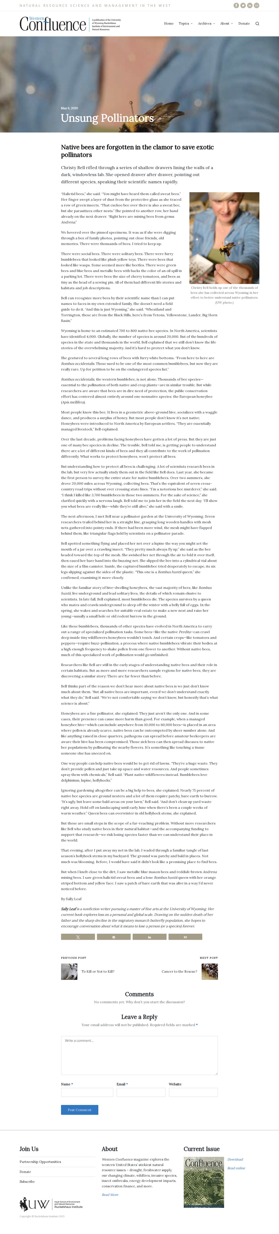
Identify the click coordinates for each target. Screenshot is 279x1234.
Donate (25, 1172)
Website (175, 1084)
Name (67, 1084)
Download (235, 1159)
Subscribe (27, 1182)
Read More (110, 1195)
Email (122, 1084)
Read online (236, 1168)
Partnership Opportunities (40, 1162)
